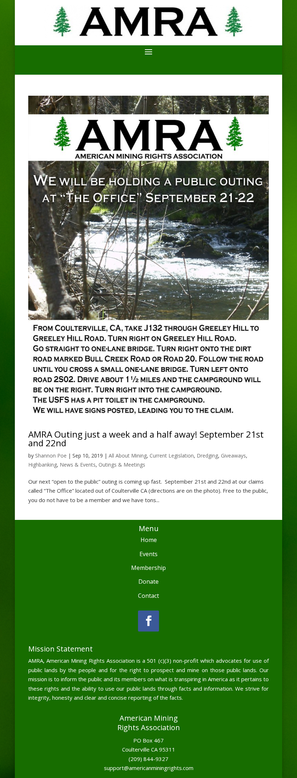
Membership (148, 568)
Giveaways (233, 455)
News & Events (78, 464)
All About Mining (128, 455)
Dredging (207, 455)
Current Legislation (172, 455)
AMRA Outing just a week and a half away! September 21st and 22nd (146, 438)
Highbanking (42, 464)
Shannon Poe (51, 455)
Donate (148, 581)
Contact (148, 596)
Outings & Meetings (122, 464)
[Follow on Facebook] (148, 621)
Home (149, 540)
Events (148, 554)
